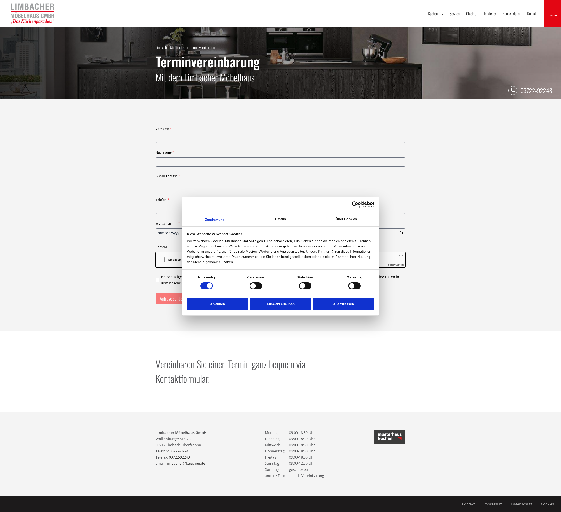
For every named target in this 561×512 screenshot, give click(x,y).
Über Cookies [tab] (346, 219)
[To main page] (32, 13)
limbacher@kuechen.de (185, 463)
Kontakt (532, 13)
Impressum (493, 504)
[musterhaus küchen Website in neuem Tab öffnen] (389, 437)
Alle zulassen (343, 304)
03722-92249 (179, 457)
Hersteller (489, 13)
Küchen (433, 13)
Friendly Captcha (395, 264)
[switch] (256, 285)
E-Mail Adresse (168, 176)
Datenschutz (521, 504)
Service (455, 13)
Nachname (165, 152)
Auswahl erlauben (280, 304)
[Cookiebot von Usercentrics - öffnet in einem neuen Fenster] (355, 204)
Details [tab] (280, 219)
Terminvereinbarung (203, 47)
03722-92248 (536, 90)
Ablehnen (217, 304)
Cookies (547, 504)
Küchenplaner (512, 13)
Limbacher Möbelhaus (170, 47)
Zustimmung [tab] (215, 219)
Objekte (471, 13)
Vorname (164, 129)
